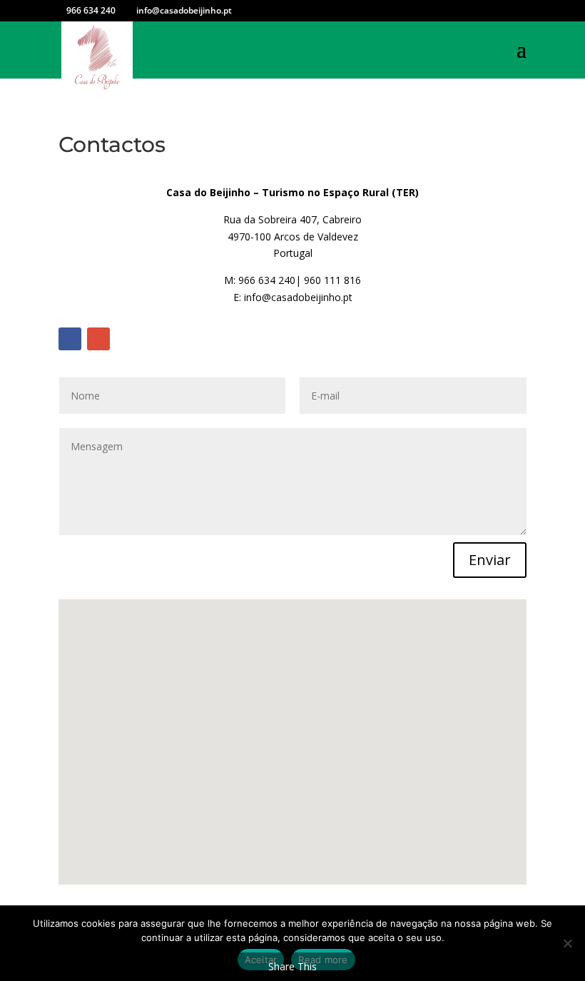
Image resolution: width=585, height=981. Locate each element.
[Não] (567, 943)
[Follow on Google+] (98, 338)
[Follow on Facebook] (69, 338)
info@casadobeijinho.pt (298, 297)
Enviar (490, 559)
